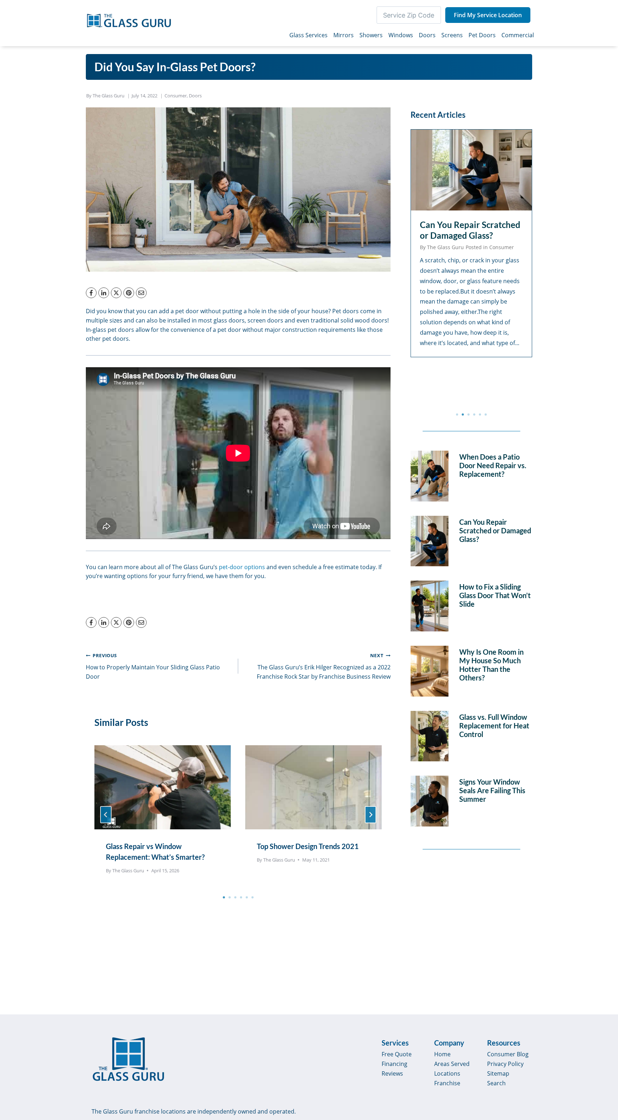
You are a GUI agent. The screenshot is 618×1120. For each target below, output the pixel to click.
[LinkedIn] (103, 292)
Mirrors (343, 35)
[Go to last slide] (106, 814)
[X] (116, 292)
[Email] (141, 292)
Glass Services (308, 35)
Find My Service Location (488, 15)
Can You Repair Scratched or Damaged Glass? (470, 230)
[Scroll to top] (604, 1053)
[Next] (370, 814)
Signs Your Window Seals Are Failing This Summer (492, 790)
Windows (400, 35)
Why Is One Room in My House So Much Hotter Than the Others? (491, 665)
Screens (452, 35)
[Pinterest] (128, 292)
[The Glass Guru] (128, 1059)
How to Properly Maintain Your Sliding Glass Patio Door (153, 666)
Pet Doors (482, 35)
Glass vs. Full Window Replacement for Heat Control (494, 725)
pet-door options (242, 567)
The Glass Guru (108, 95)
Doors (427, 35)
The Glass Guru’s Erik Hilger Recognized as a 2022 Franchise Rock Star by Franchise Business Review (324, 666)
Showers (371, 35)
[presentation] (162, 783)
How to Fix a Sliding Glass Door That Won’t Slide (495, 595)
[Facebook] (91, 292)
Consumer (176, 95)
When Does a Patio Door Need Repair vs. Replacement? (492, 465)
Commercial (517, 35)
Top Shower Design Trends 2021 (308, 846)
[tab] (224, 897)
